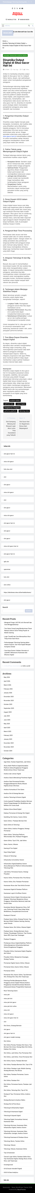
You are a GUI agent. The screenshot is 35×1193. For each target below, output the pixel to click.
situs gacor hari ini (10, 136)
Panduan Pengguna (10, 939)
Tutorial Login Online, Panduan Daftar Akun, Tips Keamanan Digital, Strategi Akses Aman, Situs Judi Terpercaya (18, 1159)
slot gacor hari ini (9, 454)
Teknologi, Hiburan (9, 1145)
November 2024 (9, 747)
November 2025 (9, 700)
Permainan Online (9, 971)
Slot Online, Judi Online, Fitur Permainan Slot (18, 1053)
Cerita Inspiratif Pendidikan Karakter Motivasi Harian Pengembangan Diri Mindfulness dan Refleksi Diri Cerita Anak (18, 803)
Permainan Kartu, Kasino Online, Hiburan (16, 967)
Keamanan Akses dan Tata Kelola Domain (17, 885)
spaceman (7, 569)
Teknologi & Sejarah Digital (12, 1115)
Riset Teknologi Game (11, 991)
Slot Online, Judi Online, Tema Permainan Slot (18, 1057)
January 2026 (8, 693)
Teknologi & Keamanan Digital (13, 1111)
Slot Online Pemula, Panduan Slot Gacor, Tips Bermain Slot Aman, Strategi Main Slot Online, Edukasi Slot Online (18, 1047)
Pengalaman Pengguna (12, 407)
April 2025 (7, 727)
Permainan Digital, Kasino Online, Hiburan (17, 963)
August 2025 (8, 712)
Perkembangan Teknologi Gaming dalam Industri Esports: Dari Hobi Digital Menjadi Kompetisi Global (15, 2)
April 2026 (7, 681)
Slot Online (7, 1041)
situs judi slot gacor (10, 1002)
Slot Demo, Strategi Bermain (12, 1025)
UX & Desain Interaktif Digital (13, 1168)
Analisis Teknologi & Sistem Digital (15, 55)
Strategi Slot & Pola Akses (12, 1104)
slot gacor (7, 484)
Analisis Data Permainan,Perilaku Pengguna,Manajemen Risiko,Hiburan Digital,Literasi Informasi (15, 784)
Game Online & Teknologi (12, 825)
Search (5, 607)
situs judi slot (8, 998)
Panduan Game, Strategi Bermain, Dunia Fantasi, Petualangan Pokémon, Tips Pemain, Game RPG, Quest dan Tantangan (18, 933)
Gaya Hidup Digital (9, 852)
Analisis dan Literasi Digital (12, 774)
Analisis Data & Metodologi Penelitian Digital (18, 778)
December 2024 (9, 743)
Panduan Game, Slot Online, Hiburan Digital (17, 927)
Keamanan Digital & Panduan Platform (15, 889)
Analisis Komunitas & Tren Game (14, 789)
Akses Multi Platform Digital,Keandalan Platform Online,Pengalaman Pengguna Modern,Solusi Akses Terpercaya (16, 768)
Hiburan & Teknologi (10, 856)
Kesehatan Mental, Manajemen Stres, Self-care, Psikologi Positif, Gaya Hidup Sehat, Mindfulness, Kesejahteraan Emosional (17, 909)
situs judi (7, 994)
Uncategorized (8, 1165)
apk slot (6, 561)
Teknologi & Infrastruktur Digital (14, 1108)
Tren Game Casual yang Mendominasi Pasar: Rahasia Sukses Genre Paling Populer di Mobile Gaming (18, 631)
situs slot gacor (9, 461)
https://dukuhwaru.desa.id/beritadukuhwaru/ (17, 592)
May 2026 (7, 677)
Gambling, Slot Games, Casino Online (15, 817)
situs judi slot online (10, 1006)
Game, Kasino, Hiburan (11, 844)
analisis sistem (15, 400)
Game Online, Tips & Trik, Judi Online (15, 840)
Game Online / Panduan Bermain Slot (15, 821)
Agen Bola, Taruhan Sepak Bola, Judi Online (17, 762)
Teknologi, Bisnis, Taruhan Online (14, 1141)
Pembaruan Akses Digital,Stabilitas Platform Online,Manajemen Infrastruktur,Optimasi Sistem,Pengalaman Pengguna (17, 945)
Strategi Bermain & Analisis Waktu (14, 1100)
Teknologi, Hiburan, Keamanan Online (15, 1149)
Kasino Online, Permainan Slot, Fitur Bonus (17, 878)
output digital (20, 404)
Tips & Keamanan (9, 1153)
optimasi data (8, 404)
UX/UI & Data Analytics (11, 1172)
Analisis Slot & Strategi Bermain (14, 793)
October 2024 (8, 751)
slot (5, 477)
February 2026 (8, 689)
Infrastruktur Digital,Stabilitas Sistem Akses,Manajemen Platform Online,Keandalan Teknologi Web (18, 866)
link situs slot (8, 469)
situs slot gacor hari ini (11, 546)
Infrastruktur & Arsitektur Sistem (14, 860)
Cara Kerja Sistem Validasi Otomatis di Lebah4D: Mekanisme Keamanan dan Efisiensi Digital (16, 653)
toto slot (6, 577)
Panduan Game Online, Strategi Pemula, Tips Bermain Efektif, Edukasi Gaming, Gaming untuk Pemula (17, 921)
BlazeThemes (21, 1189)
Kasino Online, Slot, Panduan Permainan (16, 881)
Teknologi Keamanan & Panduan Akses (16, 1137)
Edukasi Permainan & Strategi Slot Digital (16, 813)
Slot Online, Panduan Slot (12, 1080)
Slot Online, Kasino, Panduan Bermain (15, 1061)
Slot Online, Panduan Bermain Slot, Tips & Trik (18, 1064)
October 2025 (8, 704)
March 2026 (7, 685)
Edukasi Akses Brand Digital (12, 809)
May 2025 (7, 724)
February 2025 (8, 735)
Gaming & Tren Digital (10, 848)
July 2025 (7, 716)
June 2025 (7, 720)
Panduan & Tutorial (9, 915)
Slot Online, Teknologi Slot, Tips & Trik (16, 1090)
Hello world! (26, 666)
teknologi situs (24, 411)
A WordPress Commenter (12, 666)
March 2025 (7, 731)
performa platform (10, 411)
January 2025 (8, 739)
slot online (7, 585)
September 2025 (9, 708)
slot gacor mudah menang (12, 1037)
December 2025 (9, 696)
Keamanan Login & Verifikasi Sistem (15, 893)
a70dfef (7, 69)
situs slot (7, 1010)
